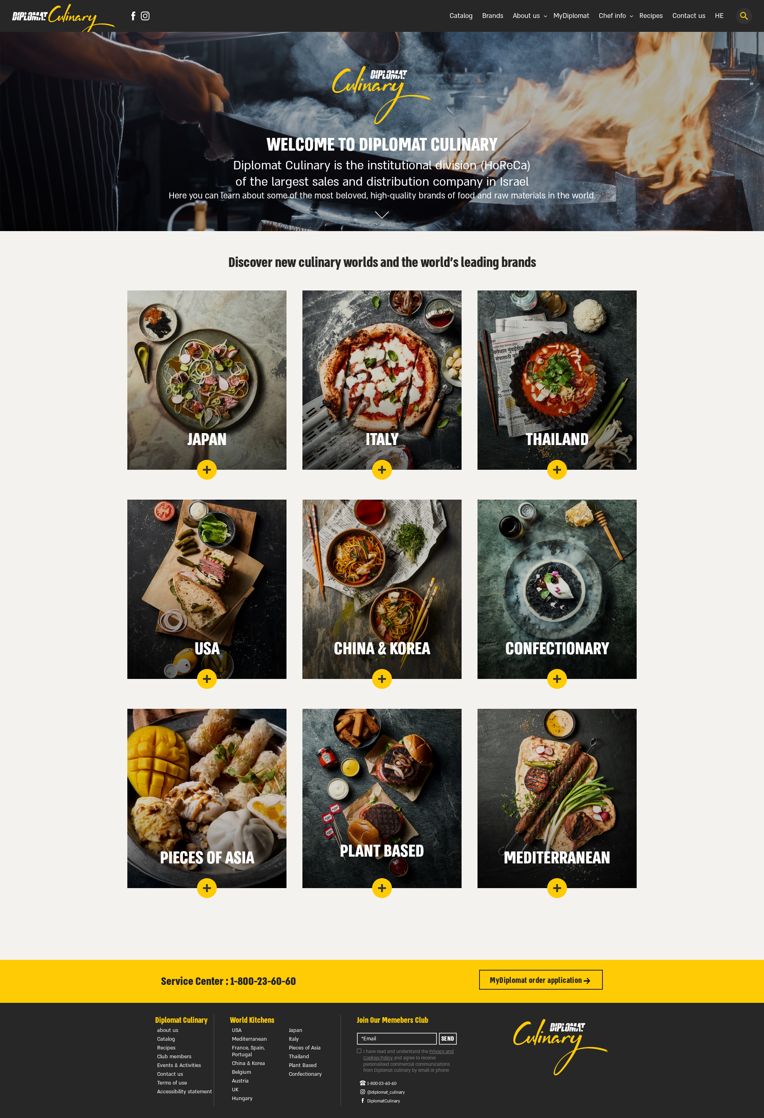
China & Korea (248, 1063)
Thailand (299, 1056)
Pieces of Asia (305, 1047)
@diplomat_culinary (386, 1092)
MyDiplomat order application (537, 980)
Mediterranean (249, 1039)
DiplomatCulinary (383, 1101)
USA (237, 1030)
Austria (240, 1081)
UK (235, 1089)
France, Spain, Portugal (248, 1051)
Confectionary (305, 1074)
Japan (295, 1030)
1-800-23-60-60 (381, 1084)
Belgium (241, 1072)
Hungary (242, 1098)
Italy (294, 1039)
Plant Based (303, 1065)
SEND (447, 1038)
